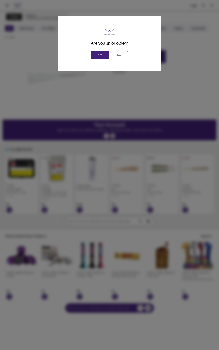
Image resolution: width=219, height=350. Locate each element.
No (119, 55)
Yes (100, 55)
